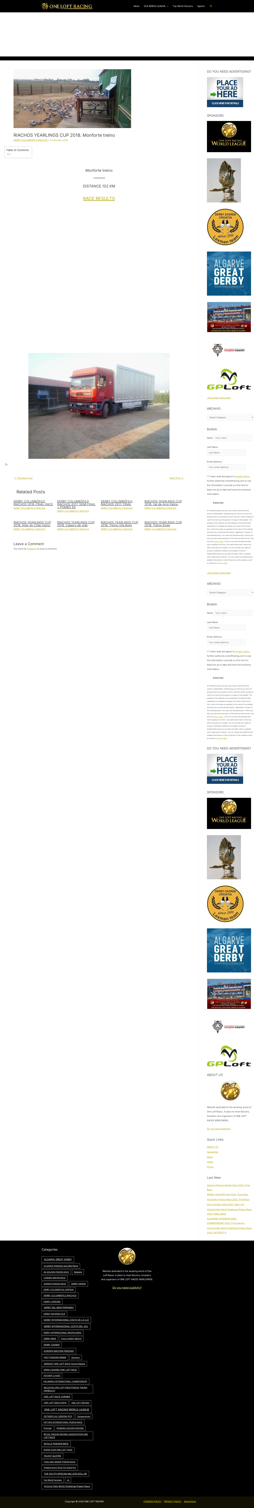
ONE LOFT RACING (80, 1403)
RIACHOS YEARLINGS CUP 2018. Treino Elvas (163, 524)
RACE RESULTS (99, 198)
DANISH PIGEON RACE (55, 1283)
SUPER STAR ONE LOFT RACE (58, 1450)
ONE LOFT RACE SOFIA (55, 1402)
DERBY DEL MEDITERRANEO (59, 1307)
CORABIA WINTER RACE (55, 1278)
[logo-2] (229, 350)
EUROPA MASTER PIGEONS (59, 1351)
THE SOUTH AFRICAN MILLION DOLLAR (65, 1473)
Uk (68, 1480)
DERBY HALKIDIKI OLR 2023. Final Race (227, 1194)
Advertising (190, 1501)
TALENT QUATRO (52, 1456)
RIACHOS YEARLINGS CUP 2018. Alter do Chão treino (32, 524)
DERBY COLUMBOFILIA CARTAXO (59, 1289)
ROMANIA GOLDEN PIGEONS (70, 1428)
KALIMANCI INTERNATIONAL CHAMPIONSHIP (65, 1381)
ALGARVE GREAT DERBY (58, 1259)
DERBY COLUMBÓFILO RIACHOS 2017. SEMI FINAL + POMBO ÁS (76, 504)
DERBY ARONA (78, 1283)
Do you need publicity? (219, 1128)
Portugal (47, 1428)
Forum (210, 1166)
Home (210, 1161)
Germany (75, 1357)
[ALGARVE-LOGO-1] (229, 273)
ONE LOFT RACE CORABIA (57, 1396)
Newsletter (212, 1152)
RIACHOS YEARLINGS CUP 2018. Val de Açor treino (163, 503)
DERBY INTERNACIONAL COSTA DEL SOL (66, 1326)
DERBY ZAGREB (52, 1344)
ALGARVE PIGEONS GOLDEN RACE (61, 1266)
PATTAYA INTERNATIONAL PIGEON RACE (63, 1422)
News (210, 1157)
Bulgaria (78, 1272)
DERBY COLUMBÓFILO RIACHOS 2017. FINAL (116, 503)
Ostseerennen (83, 1416)
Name (210, 437)
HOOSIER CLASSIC (52, 1375)
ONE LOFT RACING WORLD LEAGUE (66, 1409)
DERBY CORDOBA (52, 1301)
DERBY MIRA (50, 1338)
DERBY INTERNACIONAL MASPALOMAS (62, 1332)
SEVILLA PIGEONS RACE (56, 1443)
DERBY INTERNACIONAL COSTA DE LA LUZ (66, 1320)
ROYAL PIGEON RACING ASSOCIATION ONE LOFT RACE (66, 1436)
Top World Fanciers (53, 1480)
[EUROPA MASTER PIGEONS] (229, 316)
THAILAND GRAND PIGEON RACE (59, 1462)
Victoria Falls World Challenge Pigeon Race (67, 1486)
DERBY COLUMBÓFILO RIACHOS (30, 140)
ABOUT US (212, 1147)
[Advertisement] (127, 34)
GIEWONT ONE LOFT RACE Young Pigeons (64, 1363)
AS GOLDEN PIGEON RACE (56, 1272)
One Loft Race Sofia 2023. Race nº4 (225, 1204)
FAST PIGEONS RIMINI (55, 1357)
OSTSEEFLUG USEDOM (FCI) (58, 1416)
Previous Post (23, 478)
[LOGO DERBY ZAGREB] (225, 226)
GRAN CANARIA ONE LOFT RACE (60, 1369)
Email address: (214, 461)
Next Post (176, 478)
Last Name (212, 447)
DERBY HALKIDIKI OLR (54, 1314)
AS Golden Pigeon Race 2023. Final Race (228, 1199)
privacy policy (242, 476)
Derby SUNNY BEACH (71, 1338)
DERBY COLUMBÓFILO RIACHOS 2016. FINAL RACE (33, 503)
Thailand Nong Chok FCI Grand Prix (60, 1467)
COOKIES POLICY (152, 1501)
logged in (32, 548)
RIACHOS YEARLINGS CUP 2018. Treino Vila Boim (119, 524)
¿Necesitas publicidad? (219, 397)
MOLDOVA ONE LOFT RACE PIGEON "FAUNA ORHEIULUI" (65, 1389)
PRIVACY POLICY (173, 1501)
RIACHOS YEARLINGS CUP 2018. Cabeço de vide (76, 524)
